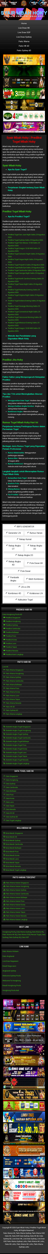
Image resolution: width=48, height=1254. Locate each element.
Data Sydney (10, 784)
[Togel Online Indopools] (24, 1196)
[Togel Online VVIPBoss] (24, 60)
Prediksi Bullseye (12, 632)
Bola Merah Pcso (12, 852)
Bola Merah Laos (12, 859)
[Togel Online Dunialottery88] (24, 1151)
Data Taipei (9, 806)
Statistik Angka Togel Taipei (16, 756)
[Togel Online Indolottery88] (24, 1173)
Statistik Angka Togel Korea (16, 749)
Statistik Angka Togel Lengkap (17, 764)
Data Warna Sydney (23, 932)
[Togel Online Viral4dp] (24, 127)
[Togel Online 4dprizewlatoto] (24, 1095)
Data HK (8, 1236)
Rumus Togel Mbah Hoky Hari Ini (20, 422)
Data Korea (9, 798)
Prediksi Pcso (10, 636)
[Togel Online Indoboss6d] (24, 1016)
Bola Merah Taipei (12, 863)
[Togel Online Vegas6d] (24, 1050)
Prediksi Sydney (11, 625)
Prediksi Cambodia (12, 629)
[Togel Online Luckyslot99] (24, 1128)
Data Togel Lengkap (13, 820)
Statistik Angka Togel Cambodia (18, 738)
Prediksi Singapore (12, 618)
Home (24, 23)
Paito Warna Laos (12, 696)
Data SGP (25, 937)
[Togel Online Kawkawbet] (24, 1038)
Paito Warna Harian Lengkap (16, 920)
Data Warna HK (38, 932)
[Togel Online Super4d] (24, 82)
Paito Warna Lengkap (13, 714)
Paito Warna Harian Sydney (15, 890)
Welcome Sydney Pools (12, 976)
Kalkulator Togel (25, 599)
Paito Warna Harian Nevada (16, 916)
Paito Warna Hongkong (14, 673)
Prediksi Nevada (11, 651)
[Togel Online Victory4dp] (24, 1027)
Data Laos (9, 802)
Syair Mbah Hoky (12, 165)
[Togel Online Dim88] (24, 71)
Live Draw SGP (24, 32)
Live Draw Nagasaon (10, 961)
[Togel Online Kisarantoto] (24, 105)
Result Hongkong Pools (12, 985)
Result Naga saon (9, 966)
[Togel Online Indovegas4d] (24, 1218)
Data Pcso (9, 795)
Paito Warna (24, 41)
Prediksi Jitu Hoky (13, 359)
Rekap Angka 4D (14, 563)
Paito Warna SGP (38, 1233)
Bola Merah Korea (12, 855)
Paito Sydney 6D (24, 50)
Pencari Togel (36, 935)
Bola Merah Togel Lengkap (15, 870)
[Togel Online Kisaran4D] (24, 94)
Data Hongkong (11, 780)
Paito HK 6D (24, 46)
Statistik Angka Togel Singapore (18, 727)
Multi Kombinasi (36, 579)
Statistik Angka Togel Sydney (16, 734)
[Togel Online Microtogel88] (24, 1005)
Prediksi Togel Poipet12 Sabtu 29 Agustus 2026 (26, 265)
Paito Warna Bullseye (13, 685)
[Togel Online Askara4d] (24, 1061)
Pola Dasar (25, 571)
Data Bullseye (10, 791)
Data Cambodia (11, 787)
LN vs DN (25, 587)
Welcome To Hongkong (12, 981)
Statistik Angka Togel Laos (15, 753)
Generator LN (14, 533)
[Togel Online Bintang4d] (24, 1072)
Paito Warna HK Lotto (36, 1241)
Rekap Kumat (25, 539)
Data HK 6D (10, 813)
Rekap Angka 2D (25, 555)
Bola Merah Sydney (12, 840)
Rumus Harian (35, 533)
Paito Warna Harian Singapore (17, 883)
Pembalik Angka (14, 579)
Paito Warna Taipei (12, 699)
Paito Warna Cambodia (14, 681)
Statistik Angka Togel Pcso (15, 745)
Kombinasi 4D (14, 593)
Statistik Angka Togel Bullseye (17, 741)
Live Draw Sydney (24, 37)
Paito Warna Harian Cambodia (17, 894)
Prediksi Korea (11, 640)
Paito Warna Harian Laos (15, 908)
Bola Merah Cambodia (14, 844)
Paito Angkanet (8, 956)
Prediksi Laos (10, 643)
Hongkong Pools (9, 932)
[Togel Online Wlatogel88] (24, 1083)
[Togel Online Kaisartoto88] (24, 1106)
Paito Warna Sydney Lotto (17, 1241)
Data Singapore (11, 776)
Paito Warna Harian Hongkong (17, 886)
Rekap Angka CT (14, 547)
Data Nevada (10, 809)
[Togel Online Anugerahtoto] (24, 1162)
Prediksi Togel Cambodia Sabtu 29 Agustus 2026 (26, 270)
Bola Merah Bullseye (13, 848)
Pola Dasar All (36, 563)
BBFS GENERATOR (25, 526)
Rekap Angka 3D (35, 547)
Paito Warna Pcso (12, 688)
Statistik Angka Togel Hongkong (18, 730)
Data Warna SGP (24, 935)
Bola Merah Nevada (13, 866)
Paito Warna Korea (12, 692)
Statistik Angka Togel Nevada (16, 760)
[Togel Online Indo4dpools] (24, 1117)
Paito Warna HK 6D (10, 935)
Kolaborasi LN (36, 593)
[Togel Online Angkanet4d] (24, 1185)
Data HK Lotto (10, 1244)
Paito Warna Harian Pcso (15, 901)
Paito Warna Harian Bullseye (16, 897)
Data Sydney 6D (11, 817)
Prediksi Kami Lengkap (14, 654)
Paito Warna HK (9, 1233)
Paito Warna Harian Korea (15, 905)
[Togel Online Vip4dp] (24, 1140)
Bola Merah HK (11, 837)
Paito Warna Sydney (13, 677)
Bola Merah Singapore (14, 833)
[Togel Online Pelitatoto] (24, 116)
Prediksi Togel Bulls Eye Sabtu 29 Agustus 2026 (26, 268)
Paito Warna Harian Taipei (15, 912)
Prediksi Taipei (11, 647)
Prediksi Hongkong (13, 621)
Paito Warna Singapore (14, 670)
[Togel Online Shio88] (24, 1207)
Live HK (5, 667)
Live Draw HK (24, 28)
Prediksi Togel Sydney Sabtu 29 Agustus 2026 (25, 240)
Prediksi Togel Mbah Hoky (17, 211)
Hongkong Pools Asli (11, 990)
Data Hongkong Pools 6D (12, 614)
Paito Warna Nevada (13, 703)
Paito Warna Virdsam (11, 951)
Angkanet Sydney (9, 971)
